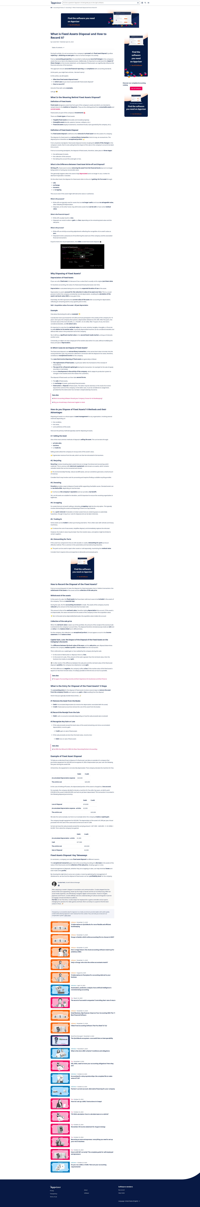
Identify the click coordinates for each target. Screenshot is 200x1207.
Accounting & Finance (59, 7)
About (85, 1190)
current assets (55, 109)
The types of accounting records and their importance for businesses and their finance (80, 679)
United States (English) (131, 1201)
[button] (82, 256)
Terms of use (53, 1196)
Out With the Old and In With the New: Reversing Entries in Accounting (75, 749)
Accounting (68, 7)
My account (121, 1190)
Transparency (53, 1193)
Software (86, 1193)
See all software (136, 88)
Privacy (52, 1190)
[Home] (51, 7)
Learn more (67, 915)
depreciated (83, 173)
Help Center (121, 1193)
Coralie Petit (55, 42)
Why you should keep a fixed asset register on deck (69, 402)
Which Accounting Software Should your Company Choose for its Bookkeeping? (77, 398)
